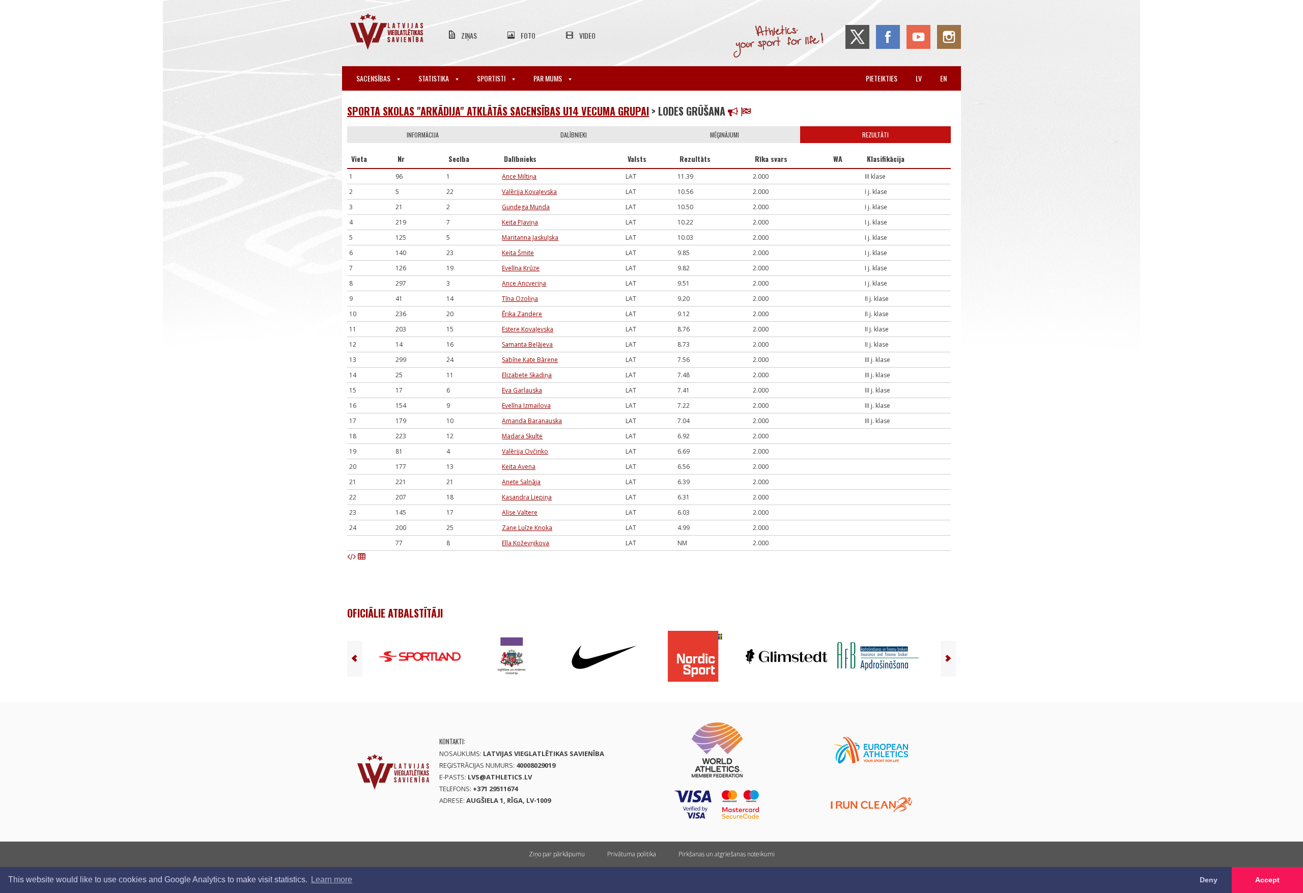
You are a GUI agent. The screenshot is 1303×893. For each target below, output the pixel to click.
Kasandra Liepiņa (527, 497)
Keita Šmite (518, 252)
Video (587, 35)
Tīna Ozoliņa (520, 298)
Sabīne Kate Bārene (530, 359)
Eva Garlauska (522, 390)
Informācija (423, 134)
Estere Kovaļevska (527, 329)
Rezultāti (875, 134)
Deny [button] (1208, 880)
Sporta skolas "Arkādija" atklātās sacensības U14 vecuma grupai (498, 111)
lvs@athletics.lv (500, 777)
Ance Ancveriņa (524, 283)
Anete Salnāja (521, 482)
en (943, 78)
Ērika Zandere (522, 314)
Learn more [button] (331, 879)
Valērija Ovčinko (525, 451)
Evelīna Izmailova (526, 405)
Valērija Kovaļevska (529, 191)
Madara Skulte (522, 436)
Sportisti (492, 78)
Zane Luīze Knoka (527, 527)
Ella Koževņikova (525, 543)
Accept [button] (1267, 880)
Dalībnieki (573, 134)
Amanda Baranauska (532, 420)
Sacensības (374, 78)
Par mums (548, 78)
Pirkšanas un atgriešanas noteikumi (726, 854)
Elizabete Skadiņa (527, 375)
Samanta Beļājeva (527, 344)
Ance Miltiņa (519, 176)
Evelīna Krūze (521, 268)
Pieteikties (881, 78)
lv (919, 78)
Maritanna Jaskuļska (530, 237)
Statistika (434, 78)
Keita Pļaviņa (520, 222)
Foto (528, 35)
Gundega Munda (526, 207)
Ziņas (469, 35)
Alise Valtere (519, 512)
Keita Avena (518, 466)
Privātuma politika (631, 854)
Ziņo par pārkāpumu (557, 854)
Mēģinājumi (724, 134)
